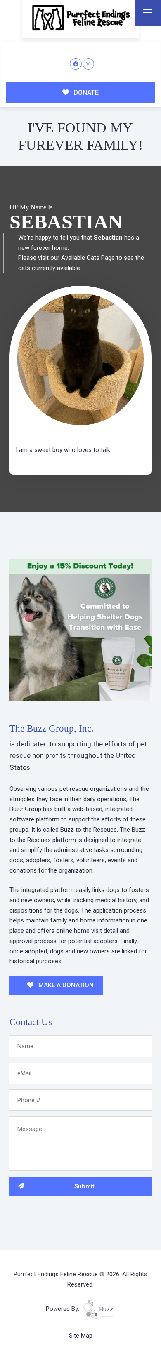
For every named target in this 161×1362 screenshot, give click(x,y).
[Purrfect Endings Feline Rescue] (80, 17)
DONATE (85, 92)
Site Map (80, 1335)
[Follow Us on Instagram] (89, 64)
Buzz (105, 1309)
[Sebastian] (80, 359)
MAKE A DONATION (65, 985)
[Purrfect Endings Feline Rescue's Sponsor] (80, 629)
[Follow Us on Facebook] (76, 64)
